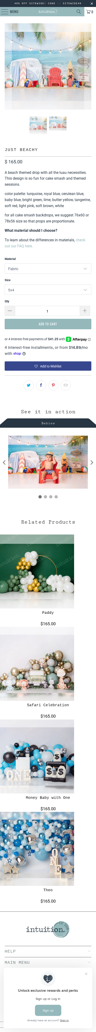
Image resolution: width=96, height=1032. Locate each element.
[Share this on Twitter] (29, 385)
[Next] (88, 66)
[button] (48, 366)
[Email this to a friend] (66, 385)
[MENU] (2, 11)
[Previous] (8, 66)
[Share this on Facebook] (41, 385)
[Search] (78, 11)
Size (7, 280)
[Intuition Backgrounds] (48, 11)
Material (10, 259)
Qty (7, 301)
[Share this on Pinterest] (53, 385)
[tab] (48, 422)
